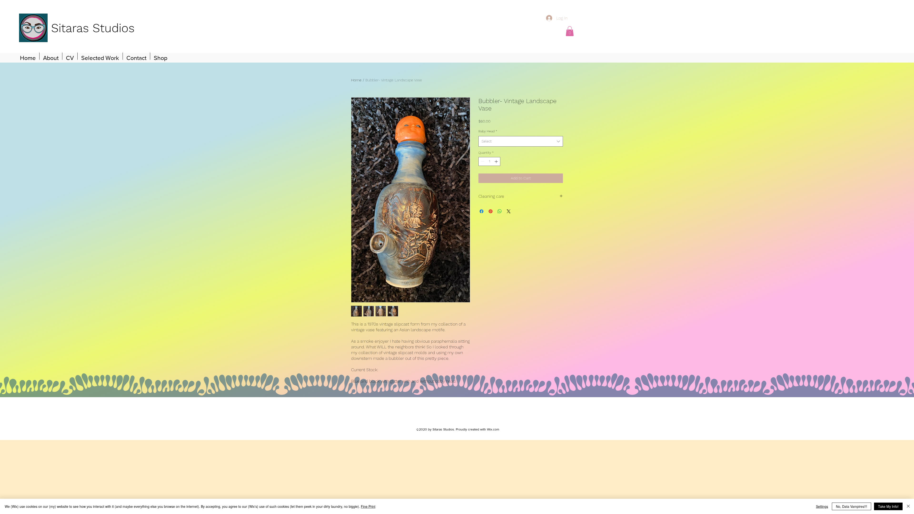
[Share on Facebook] (481, 211)
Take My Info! (888, 506)
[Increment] (497, 161)
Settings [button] (822, 506)
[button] (570, 31)
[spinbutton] (489, 161)
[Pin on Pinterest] (490, 211)
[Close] (908, 506)
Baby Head (487, 131)
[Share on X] (509, 211)
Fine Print (368, 506)
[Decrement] (482, 161)
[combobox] (520, 141)
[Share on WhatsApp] (499, 211)
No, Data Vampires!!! (851, 506)
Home (356, 80)
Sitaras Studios (92, 28)
